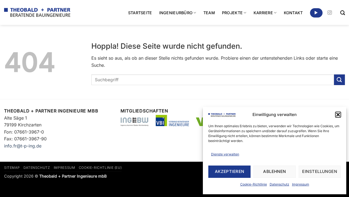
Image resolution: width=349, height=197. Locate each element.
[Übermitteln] (339, 79)
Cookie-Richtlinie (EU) (100, 168)
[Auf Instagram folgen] (329, 12)
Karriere (263, 12)
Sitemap (12, 168)
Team (209, 12)
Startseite (140, 12)
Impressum (300, 184)
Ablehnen (274, 171)
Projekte (232, 12)
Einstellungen (319, 171)
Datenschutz (279, 184)
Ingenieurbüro (176, 12)
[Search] (342, 13)
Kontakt (293, 12)
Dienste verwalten (225, 154)
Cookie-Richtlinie (253, 184)
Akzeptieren (229, 171)
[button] (338, 114)
